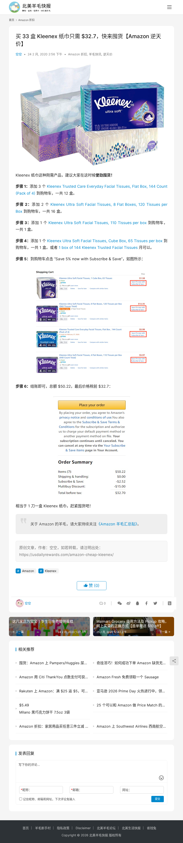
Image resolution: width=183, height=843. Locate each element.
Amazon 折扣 (77, 54)
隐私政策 (63, 828)
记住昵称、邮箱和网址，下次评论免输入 (48, 799)
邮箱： (76, 790)
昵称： (26, 790)
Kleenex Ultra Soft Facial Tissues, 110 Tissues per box (97, 223)
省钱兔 (151, 828)
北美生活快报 (131, 828)
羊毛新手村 (43, 828)
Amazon (28, 571)
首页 (11, 20)
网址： (127, 790)
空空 (19, 54)
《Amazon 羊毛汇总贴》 (117, 524)
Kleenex (50, 571)
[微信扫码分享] (120, 603)
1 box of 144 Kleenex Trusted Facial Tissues (98, 247)
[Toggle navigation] (169, 7)
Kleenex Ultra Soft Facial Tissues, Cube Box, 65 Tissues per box (104, 241)
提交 (157, 799)
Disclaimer (83, 828)
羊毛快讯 (95, 54)
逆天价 (107, 54)
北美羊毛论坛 (106, 828)
